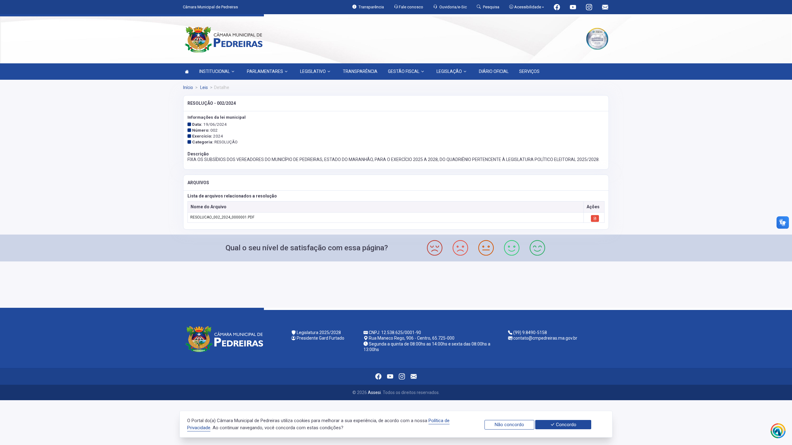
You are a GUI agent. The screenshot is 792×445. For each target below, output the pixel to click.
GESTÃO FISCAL (404, 71)
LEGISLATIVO (313, 71)
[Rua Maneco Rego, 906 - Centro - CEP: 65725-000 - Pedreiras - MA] (396, 283)
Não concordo (509, 424)
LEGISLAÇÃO (449, 71)
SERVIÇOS (529, 71)
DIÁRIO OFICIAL (494, 71)
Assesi (374, 392)
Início (188, 87)
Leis (203, 87)
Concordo (565, 424)
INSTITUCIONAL (214, 71)
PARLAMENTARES (265, 71)
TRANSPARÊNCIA (360, 71)
